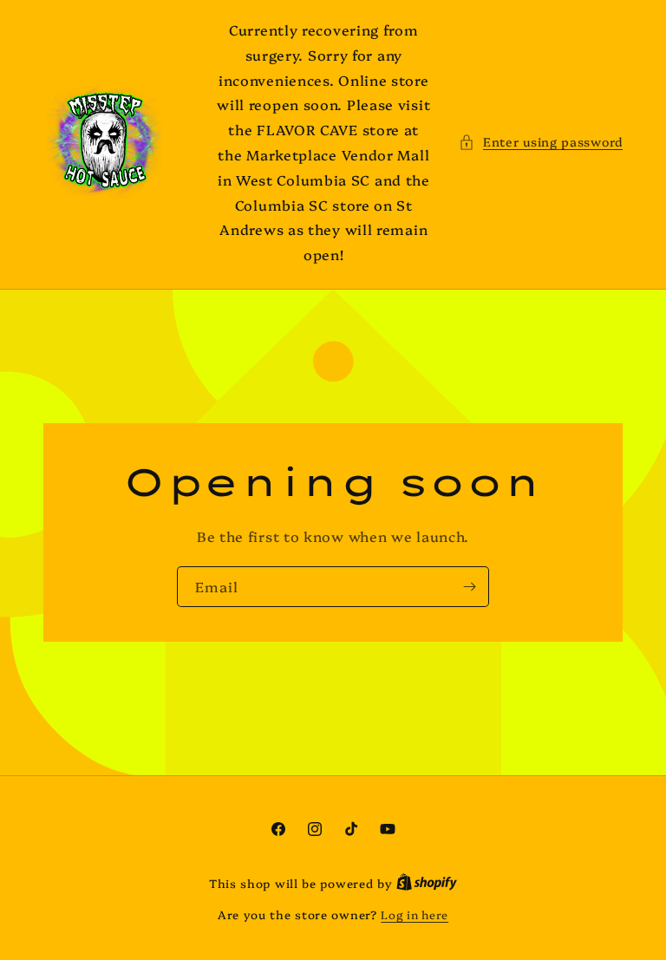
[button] (541, 142)
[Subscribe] (469, 586)
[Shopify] (426, 883)
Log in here (414, 914)
